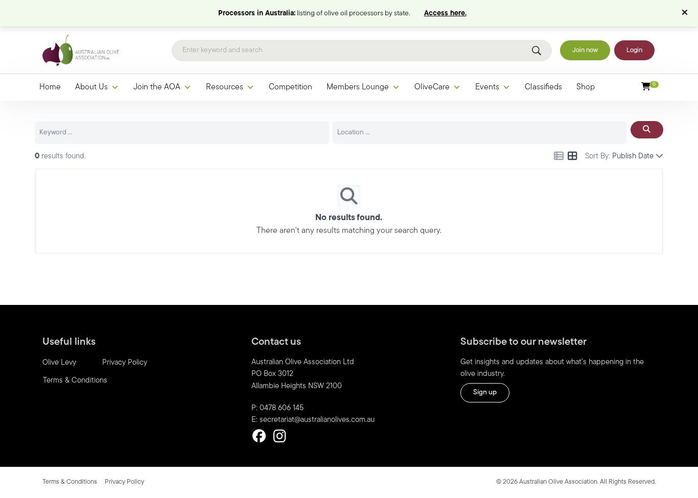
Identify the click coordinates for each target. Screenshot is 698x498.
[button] (686, 13)
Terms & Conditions (75, 381)
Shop (585, 87)
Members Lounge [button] (358, 87)
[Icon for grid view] (572, 157)
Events (487, 87)
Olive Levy (59, 363)
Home (50, 87)
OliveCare (432, 87)
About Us (91, 87)
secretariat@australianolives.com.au (317, 420)
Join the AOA (156, 87)
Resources (224, 87)
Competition (290, 87)
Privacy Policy (124, 363)
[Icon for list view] (559, 157)
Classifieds (543, 87)
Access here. (445, 13)
